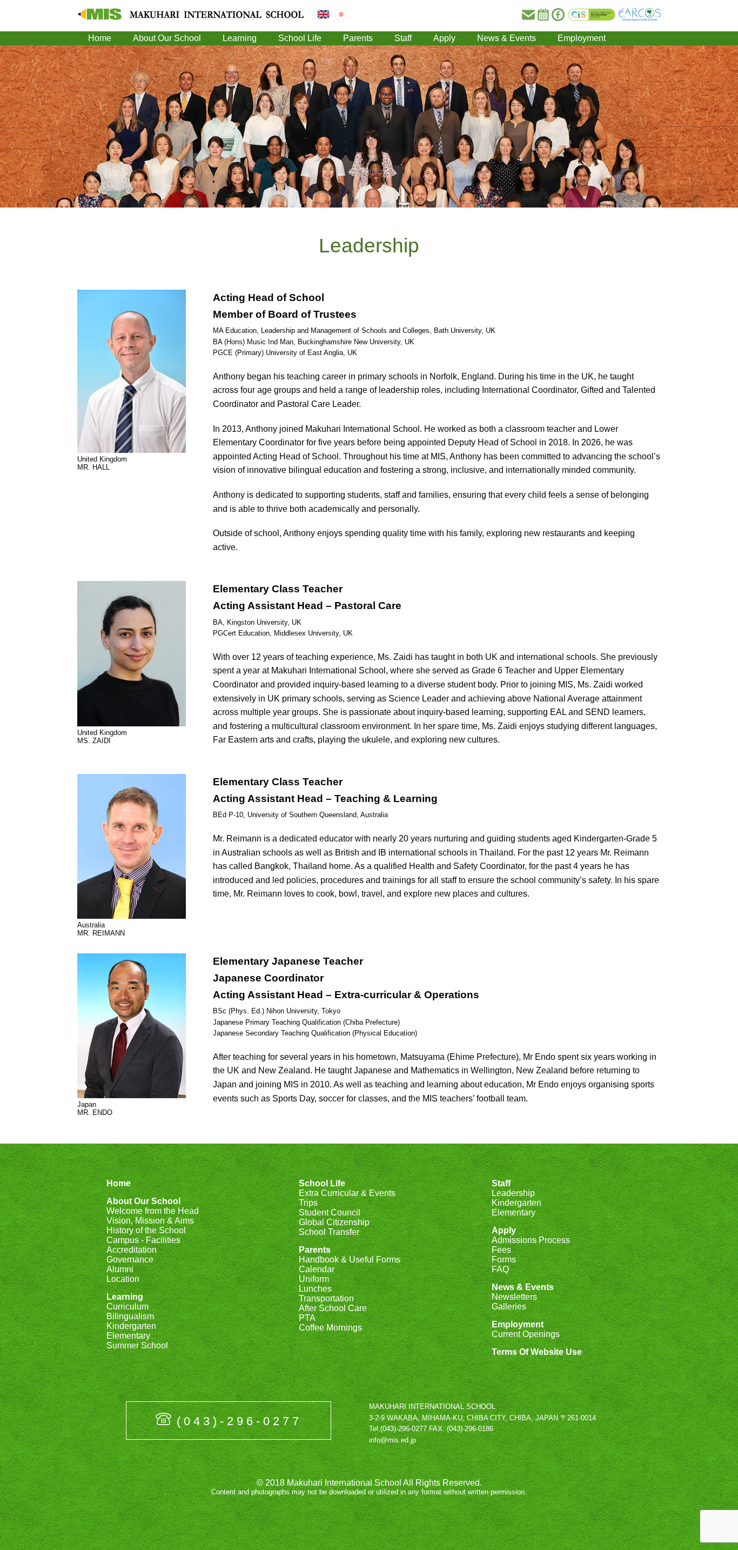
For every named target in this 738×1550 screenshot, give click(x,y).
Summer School (137, 1345)
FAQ (500, 1269)
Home (99, 38)
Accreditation (131, 1249)
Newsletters (514, 1296)
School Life (299, 38)
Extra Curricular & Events (347, 1193)
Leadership (513, 1193)
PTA (307, 1317)
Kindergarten (131, 1326)
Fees (501, 1249)
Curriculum (127, 1306)
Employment (582, 38)
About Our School (167, 38)
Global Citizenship (334, 1222)
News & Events (506, 38)
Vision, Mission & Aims (150, 1220)
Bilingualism (130, 1316)
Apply (444, 38)
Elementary (128, 1335)
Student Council (329, 1212)
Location (122, 1279)
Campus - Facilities (143, 1240)
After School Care (333, 1308)
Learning (240, 38)
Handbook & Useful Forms (349, 1259)
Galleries (509, 1306)
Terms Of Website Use (537, 1352)
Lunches (315, 1288)
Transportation (326, 1298)
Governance (129, 1259)
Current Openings (526, 1334)
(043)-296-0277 (239, 1421)
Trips (308, 1202)
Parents (358, 38)
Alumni (119, 1269)
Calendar (316, 1269)
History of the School (146, 1230)
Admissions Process (531, 1240)
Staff (403, 38)
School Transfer (329, 1232)
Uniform (314, 1279)
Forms (504, 1259)
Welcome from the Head (152, 1210)
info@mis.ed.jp (392, 1440)
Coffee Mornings (330, 1327)
